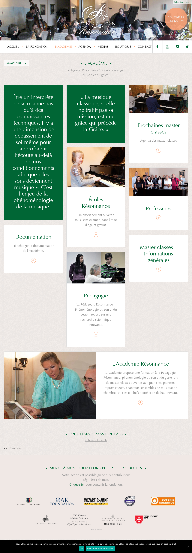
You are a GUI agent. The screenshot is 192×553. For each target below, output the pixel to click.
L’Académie (63, 46)
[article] (158, 124)
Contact (145, 46)
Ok (81, 548)
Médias (103, 46)
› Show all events (96, 440)
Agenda (84, 46)
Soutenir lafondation (176, 19)
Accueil (13, 46)
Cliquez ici (77, 484)
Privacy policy (96, 530)
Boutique (123, 46)
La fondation (37, 46)
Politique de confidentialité (100, 548)
